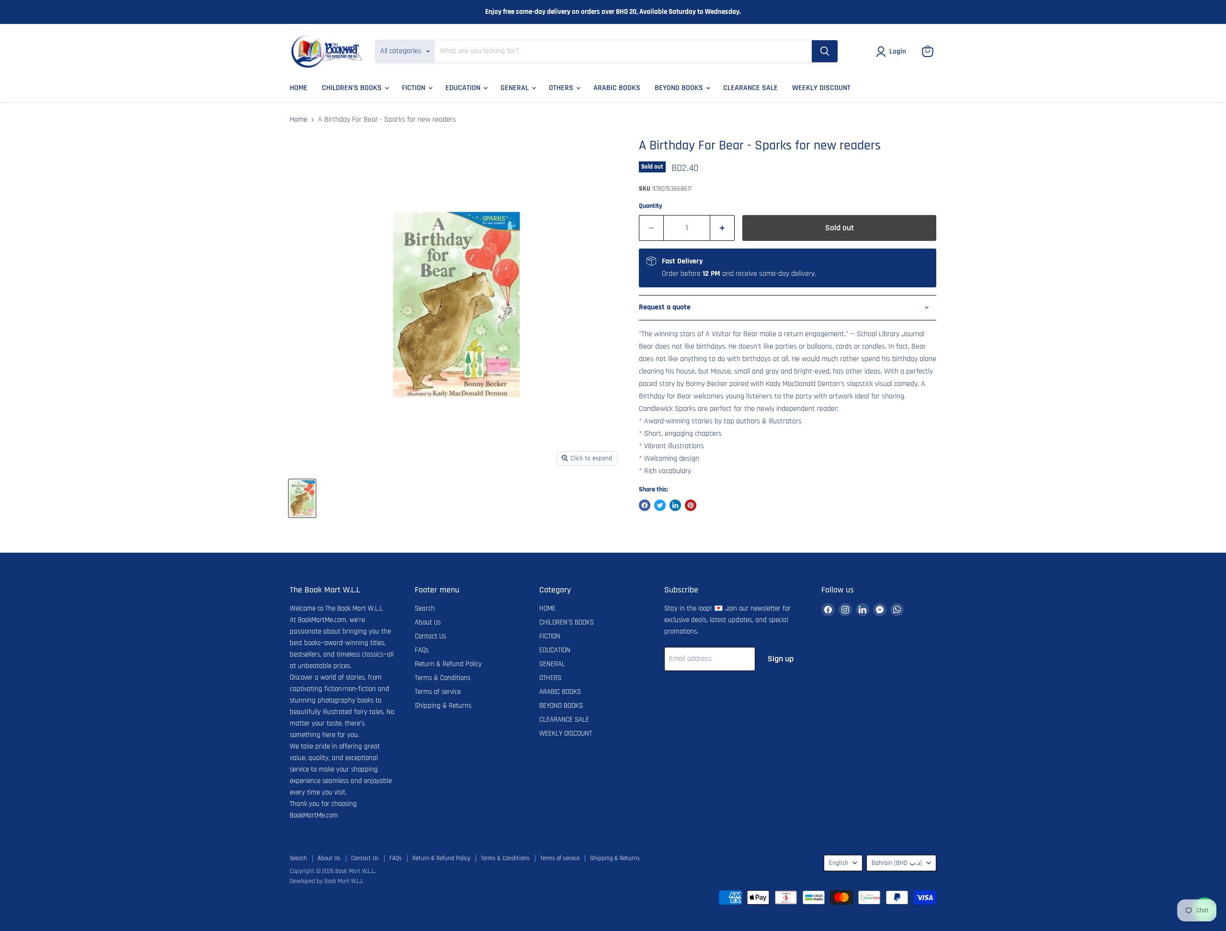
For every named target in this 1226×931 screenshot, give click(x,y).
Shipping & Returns (443, 705)
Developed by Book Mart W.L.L (326, 881)
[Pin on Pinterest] (690, 505)
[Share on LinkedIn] (675, 505)
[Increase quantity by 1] (722, 228)
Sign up (781, 658)
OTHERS (562, 88)
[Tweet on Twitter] (660, 505)
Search (425, 608)
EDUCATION (463, 88)
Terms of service (438, 691)
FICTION (414, 88)
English (838, 863)
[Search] (825, 51)
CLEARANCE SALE (750, 88)
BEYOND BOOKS (680, 88)
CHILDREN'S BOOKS (353, 88)
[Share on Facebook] (644, 505)
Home (298, 119)
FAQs (422, 650)
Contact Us (430, 636)
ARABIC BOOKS (616, 88)
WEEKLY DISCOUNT (821, 88)
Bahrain (897, 863)
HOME (298, 88)
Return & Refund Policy (448, 664)
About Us (428, 622)
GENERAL (515, 88)
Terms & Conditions (442, 677)
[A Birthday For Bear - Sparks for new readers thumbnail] (302, 498)
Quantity (650, 206)
